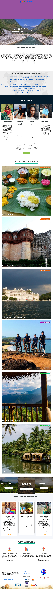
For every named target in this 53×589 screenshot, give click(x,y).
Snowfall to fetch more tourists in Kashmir (26, 88)
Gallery (27, 15)
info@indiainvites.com (8, 579)
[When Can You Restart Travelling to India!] (9, 508)
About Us (27, 11)
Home (27, 7)
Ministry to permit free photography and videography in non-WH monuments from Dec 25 (26, 92)
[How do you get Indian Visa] (26, 508)
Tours (27, 13)
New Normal (27, 8)
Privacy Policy (27, 573)
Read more (9, 534)
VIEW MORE (44, 487)
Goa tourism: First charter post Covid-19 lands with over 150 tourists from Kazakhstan (26, 79)
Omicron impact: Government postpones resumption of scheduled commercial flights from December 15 (26, 86)
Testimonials (27, 16)
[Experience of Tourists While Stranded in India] (44, 508)
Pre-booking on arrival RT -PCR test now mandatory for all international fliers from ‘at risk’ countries (26, 81)
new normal (27, 60)
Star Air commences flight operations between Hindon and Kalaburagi (26, 90)
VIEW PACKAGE (26, 175)
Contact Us (27, 17)
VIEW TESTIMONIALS (26, 489)
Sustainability (27, 11)
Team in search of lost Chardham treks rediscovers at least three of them (26, 82)
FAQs (25, 571)
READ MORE (26, 152)
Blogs (27, 14)
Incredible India (27, 9)
